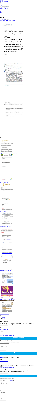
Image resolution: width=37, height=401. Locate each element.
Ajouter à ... (7, 19)
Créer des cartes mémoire (10, 5)
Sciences (3, 317)
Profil (1, 12)
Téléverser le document (3, 5)
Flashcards (6, 1)
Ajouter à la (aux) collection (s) (4, 20)
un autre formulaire (10, 380)
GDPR (1, 335)
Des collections (6, 8)
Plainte (1, 364)
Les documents (2, 1)
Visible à (1, 348)
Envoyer (5, 400)
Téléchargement (2, 19)
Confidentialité (5, 335)
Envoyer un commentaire (4, 325)
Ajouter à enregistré (12, 20)
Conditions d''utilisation (10, 335)
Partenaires (4, 364)
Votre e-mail (2, 389)
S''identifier (2, 7)
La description (4, 344)
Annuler (2, 400)
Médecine (3, 14)
